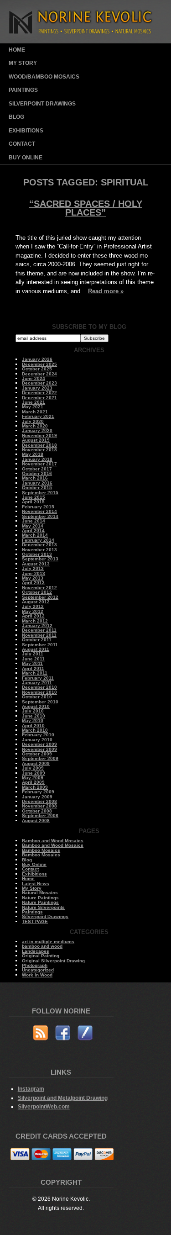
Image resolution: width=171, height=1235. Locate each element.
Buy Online (25, 157)
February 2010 (38, 734)
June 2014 (33, 520)
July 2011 (32, 653)
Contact (22, 144)
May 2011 (32, 663)
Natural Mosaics (40, 892)
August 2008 (36, 820)
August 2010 (36, 706)
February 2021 (38, 416)
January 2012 (37, 625)
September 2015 (40, 492)
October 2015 (37, 487)
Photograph (34, 965)
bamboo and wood (42, 946)
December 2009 (39, 744)
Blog (16, 117)
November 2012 (39, 587)
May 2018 (32, 454)
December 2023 (39, 382)
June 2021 (33, 402)
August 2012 (36, 601)
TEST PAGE (35, 921)
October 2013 (37, 554)
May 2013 (32, 578)
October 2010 (37, 696)
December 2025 (39, 364)
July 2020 (33, 421)
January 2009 (37, 796)
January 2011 (37, 682)
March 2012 (35, 620)
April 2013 (33, 582)
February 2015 (38, 506)
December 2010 (39, 687)
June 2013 (33, 573)
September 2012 (40, 597)
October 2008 (37, 810)
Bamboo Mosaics (41, 850)
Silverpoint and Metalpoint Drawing (63, 1098)
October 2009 (37, 753)
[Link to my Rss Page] (40, 1034)
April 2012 (33, 615)
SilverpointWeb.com (44, 1106)
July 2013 (33, 568)
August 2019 (36, 440)
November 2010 (39, 692)
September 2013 (40, 558)
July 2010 (33, 710)
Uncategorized (38, 969)
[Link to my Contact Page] (85, 1034)
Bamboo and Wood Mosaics (52, 840)
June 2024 (33, 378)
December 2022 (39, 392)
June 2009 (33, 773)
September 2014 (40, 516)
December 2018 (39, 445)
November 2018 (39, 449)
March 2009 (35, 787)
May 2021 (32, 406)
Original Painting (40, 955)
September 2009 (40, 758)
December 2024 (39, 373)
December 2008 (39, 801)
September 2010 (40, 701)
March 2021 (35, 411)
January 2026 (37, 359)
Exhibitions (26, 130)
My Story (23, 63)
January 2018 (37, 459)
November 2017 (39, 463)
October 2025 (37, 368)
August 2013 (36, 563)
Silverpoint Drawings (42, 103)
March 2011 (34, 673)
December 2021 (39, 397)
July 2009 (33, 768)
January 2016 (37, 483)
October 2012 (37, 592)
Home (17, 50)
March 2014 (35, 535)
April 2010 (33, 725)
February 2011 (38, 678)
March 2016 (35, 477)
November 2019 (39, 435)
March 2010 (35, 730)
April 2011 (33, 668)
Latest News (35, 883)
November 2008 (39, 805)
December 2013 (39, 544)
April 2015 (33, 501)
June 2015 (33, 497)
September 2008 (40, 815)
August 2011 (35, 649)
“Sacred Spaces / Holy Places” (85, 208)
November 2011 (39, 635)
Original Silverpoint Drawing (53, 960)
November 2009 (39, 749)
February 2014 (38, 540)
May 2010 (32, 720)
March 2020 (35, 425)
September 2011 (40, 644)
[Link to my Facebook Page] (62, 1034)
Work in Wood (37, 974)
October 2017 (37, 468)
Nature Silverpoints (43, 907)
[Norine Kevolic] (85, 41)
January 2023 (37, 388)
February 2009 (38, 791)
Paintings (23, 90)
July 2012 (33, 606)
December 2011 (39, 630)
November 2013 (39, 549)
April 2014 (33, 530)
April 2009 (33, 782)
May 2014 (32, 525)
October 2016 (37, 473)
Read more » (106, 291)
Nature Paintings (40, 897)
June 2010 (33, 715)
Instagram (31, 1089)
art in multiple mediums (48, 941)
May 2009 (32, 777)
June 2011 (33, 658)
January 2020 (37, 430)
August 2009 (36, 763)
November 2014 (39, 511)
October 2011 (37, 639)
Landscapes (35, 951)
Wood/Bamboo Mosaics (44, 77)
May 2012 (32, 611)
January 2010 (37, 739)
